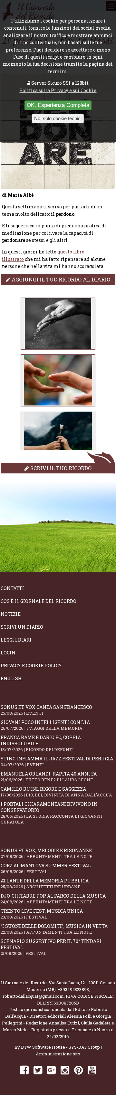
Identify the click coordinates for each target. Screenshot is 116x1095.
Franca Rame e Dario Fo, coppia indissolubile (41, 743)
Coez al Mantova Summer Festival (46, 868)
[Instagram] (65, 1070)
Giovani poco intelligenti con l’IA (45, 725)
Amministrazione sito (58, 1054)
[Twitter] (38, 1070)
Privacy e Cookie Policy (31, 665)
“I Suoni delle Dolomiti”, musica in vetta (54, 929)
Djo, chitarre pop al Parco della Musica (53, 899)
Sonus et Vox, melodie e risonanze (46, 853)
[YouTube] (92, 1070)
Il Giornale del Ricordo (24, 983)
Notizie (11, 614)
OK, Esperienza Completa (58, 105)
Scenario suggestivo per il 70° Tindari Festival (51, 947)
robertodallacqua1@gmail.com (33, 996)
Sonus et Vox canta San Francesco (46, 710)
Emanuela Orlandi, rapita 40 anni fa (49, 777)
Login (8, 653)
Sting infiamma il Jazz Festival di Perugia (57, 761)
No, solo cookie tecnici (58, 118)
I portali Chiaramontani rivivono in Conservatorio (51, 813)
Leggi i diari (16, 640)
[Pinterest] (78, 1070)
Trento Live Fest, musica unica (42, 914)
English (11, 678)
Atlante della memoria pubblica (45, 884)
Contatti (12, 588)
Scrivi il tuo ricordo (60, 468)
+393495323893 (73, 989)
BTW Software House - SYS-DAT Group (60, 1047)
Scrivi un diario (22, 627)
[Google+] (51, 1070)
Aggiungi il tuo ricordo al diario (60, 279)
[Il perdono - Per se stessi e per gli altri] (58, 323)
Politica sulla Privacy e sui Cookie (57, 90)
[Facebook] (24, 1070)
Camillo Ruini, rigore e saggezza (56, 792)
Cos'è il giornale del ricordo (38, 601)
